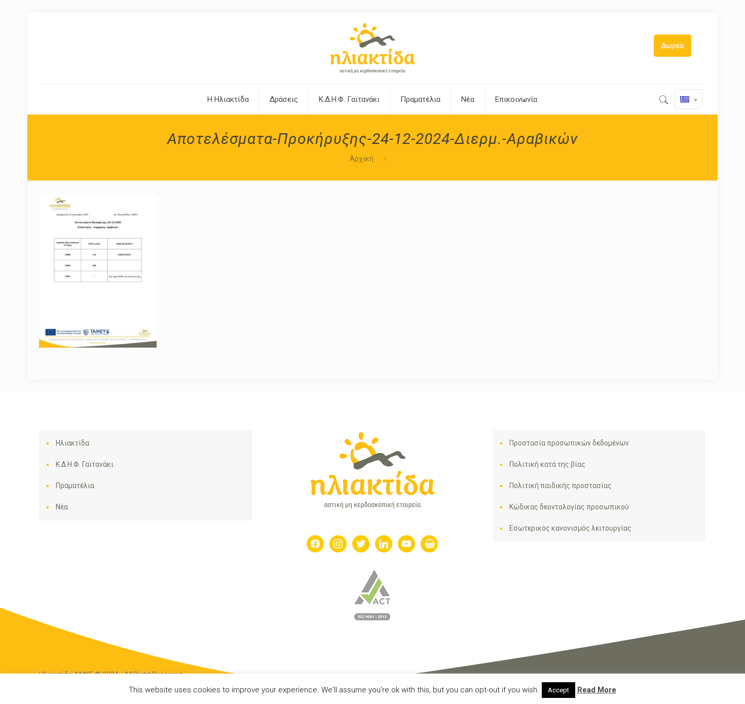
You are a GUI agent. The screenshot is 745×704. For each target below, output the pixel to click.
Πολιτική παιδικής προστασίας (560, 485)
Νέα (62, 507)
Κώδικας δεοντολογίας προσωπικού (569, 507)
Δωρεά (672, 46)
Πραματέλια (75, 485)
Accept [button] (558, 690)
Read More (596, 689)
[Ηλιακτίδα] (372, 48)
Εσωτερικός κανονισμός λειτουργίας (570, 528)
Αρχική (362, 159)
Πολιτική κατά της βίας (547, 464)
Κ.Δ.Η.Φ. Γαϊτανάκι (85, 464)
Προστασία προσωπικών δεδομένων (569, 443)
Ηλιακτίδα (72, 443)
